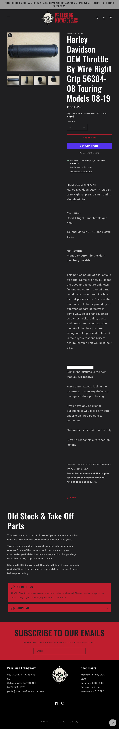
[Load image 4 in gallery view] (54, 80)
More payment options (89, 153)
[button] (9, 18)
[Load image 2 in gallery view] (27, 80)
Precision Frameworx (55, 722)
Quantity (71, 122)
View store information (81, 171)
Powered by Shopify (70, 722)
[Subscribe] (82, 651)
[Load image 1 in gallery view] (13, 80)
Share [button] (73, 497)
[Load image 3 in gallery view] (40, 80)
